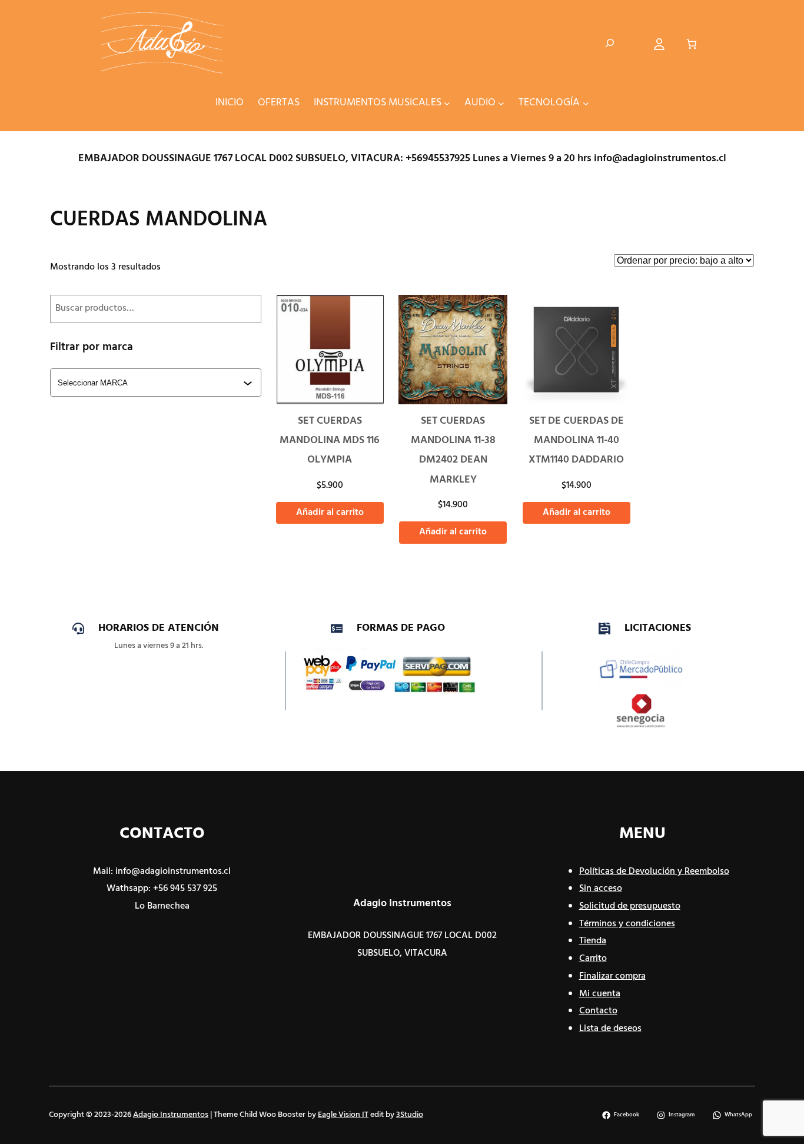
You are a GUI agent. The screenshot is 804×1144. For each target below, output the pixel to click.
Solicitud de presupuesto (629, 906)
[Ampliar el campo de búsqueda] (609, 44)
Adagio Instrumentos (402, 903)
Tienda (592, 941)
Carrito (593, 958)
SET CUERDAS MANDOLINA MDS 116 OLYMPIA (330, 441)
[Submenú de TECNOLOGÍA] (586, 102)
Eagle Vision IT (343, 1115)
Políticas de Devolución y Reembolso (654, 871)
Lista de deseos (610, 1028)
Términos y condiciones (627, 924)
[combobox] (157, 382)
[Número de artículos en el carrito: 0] (692, 44)
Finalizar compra (612, 976)
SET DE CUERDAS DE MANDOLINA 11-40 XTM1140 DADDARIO (576, 441)
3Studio (409, 1115)
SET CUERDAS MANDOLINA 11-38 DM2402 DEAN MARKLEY (453, 450)
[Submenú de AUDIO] (501, 102)
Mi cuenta (599, 994)
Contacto (598, 1011)
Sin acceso (600, 888)
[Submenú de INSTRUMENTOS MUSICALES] (447, 102)
